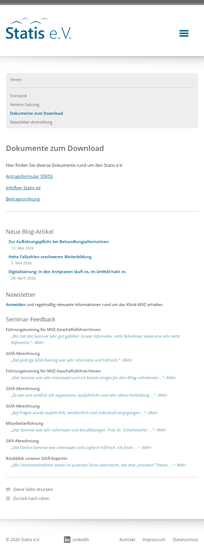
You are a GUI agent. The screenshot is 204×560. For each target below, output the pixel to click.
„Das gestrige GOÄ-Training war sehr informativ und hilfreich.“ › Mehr (71, 360)
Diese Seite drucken (33, 489)
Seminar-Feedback (31, 319)
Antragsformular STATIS (29, 176)
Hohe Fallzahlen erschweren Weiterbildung (49, 256)
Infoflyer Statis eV (23, 188)
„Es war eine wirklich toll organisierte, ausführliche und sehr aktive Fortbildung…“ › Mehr (89, 395)
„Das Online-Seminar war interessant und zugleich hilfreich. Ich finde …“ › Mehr (81, 447)
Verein (16, 79)
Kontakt (127, 539)
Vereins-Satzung (24, 104)
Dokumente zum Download (36, 113)
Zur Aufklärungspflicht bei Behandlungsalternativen (58, 241)
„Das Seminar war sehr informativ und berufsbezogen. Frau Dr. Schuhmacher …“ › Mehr (88, 429)
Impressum (154, 539)
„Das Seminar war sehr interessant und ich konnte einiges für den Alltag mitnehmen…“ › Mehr (93, 377)
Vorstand (18, 95)
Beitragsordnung (23, 199)
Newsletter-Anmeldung (31, 122)
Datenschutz (185, 539)
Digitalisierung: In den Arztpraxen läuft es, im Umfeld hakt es (67, 271)
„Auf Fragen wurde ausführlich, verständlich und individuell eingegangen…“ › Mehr (84, 412)
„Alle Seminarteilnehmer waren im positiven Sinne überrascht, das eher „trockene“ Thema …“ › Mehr (98, 465)
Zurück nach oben (31, 498)
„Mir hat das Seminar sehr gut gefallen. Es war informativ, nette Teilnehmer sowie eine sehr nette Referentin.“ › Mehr (95, 339)
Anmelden (16, 304)
